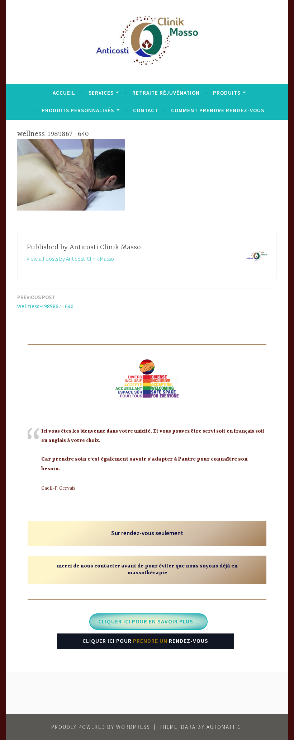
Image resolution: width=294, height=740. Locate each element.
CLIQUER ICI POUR (145, 640)
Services (101, 92)
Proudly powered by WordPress (100, 726)
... (148, 621)
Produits (227, 92)
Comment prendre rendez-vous (217, 110)
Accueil (64, 92)
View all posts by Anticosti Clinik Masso (70, 258)
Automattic (224, 726)
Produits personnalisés (78, 110)
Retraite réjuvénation (166, 92)
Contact (145, 110)
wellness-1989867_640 (45, 302)
